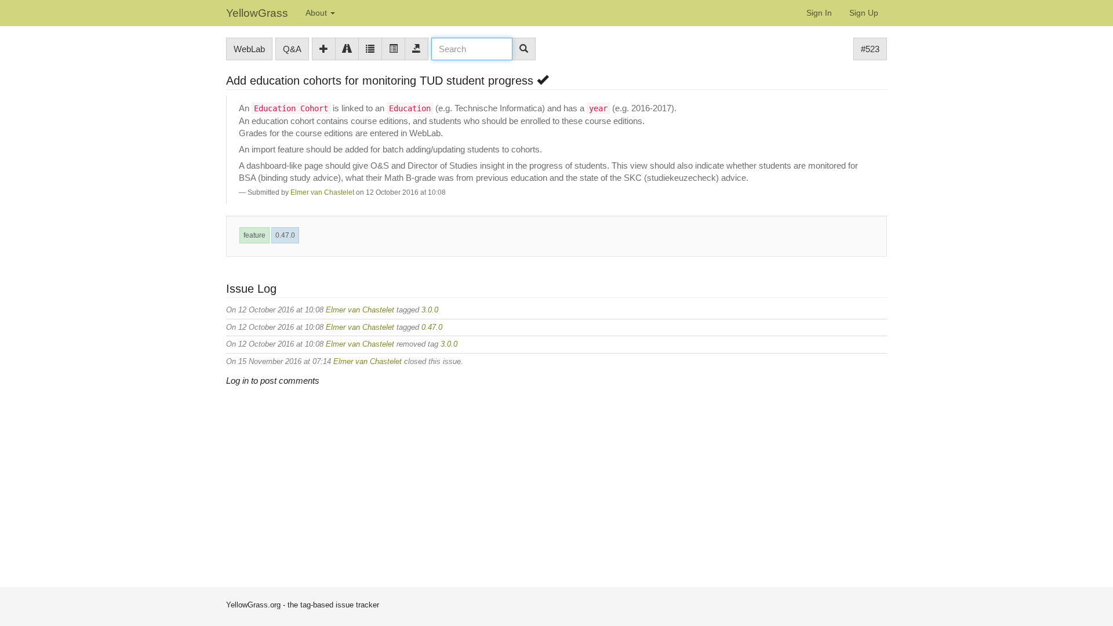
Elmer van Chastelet (322, 192)
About (317, 12)
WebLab (249, 49)
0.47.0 (285, 235)
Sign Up (863, 12)
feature (254, 235)
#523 (870, 49)
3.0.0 (429, 309)
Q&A (292, 49)
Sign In (819, 12)
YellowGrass (257, 13)
